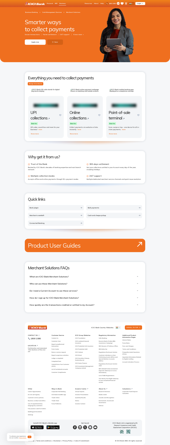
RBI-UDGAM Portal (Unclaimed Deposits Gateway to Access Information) (108, 370)
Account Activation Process (130, 362)
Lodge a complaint (57, 358)
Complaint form (56, 361)
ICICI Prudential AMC (81, 349)
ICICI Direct (78, 355)
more (40, 129)
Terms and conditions (44, 441)
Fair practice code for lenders (37, 408)
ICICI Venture (79, 352)
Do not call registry (34, 394)
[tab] (35, 83)
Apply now (35, 42)
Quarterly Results (80, 397)
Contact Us (55, 338)
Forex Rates (126, 343)
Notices (101, 405)
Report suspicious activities (60, 355)
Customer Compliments (59, 372)
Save (56, 42)
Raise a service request (59, 352)
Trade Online (56, 397)
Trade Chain (55, 400)
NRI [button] (56, 3)
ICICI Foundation (80, 338)
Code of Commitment (81, 441)
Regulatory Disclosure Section (108, 352)
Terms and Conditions (129, 349)
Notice (77, 400)
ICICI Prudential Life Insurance (84, 346)
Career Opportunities (34, 391)
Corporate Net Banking (59, 391)
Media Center (103, 394)
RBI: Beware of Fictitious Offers (108, 346)
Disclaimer (57, 441)
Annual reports (79, 391)
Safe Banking (103, 338)
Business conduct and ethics (37, 400)
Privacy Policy (67, 441)
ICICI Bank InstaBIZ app (59, 394)
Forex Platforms (56, 403)
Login (139, 3)
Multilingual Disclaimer (35, 411)
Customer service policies (36, 397)
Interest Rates (126, 340)
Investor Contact (80, 403)
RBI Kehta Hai (103, 349)
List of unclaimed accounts (60, 369)
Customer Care (56, 341)
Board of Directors (104, 391)
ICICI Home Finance (81, 363)
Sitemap (30, 414)
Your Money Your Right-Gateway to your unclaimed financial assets (108, 380)
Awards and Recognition (106, 397)
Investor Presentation (81, 394)
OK (29, 437)
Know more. (22, 438)
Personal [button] (50, 3)
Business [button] (62, 3)
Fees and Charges (128, 346)
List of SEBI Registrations (106, 375)
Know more (77, 34)
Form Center (55, 349)
